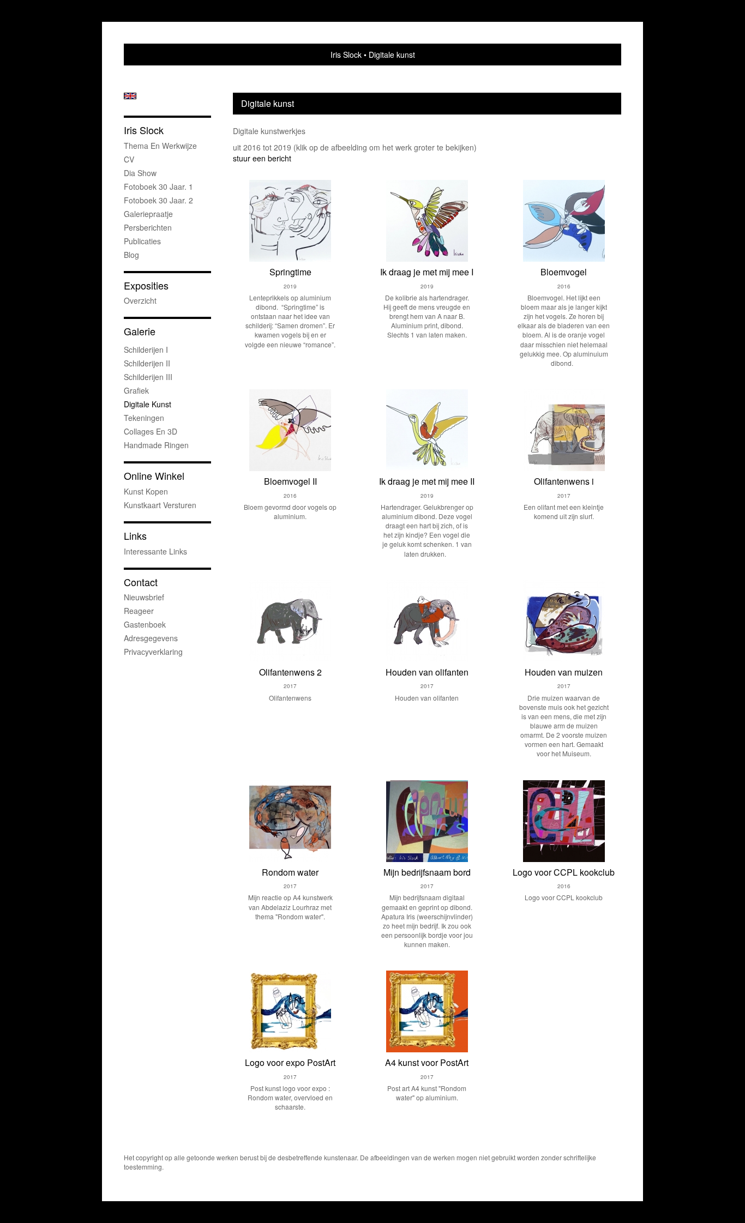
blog (131, 254)
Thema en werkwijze (160, 145)
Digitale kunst (147, 404)
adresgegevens (151, 637)
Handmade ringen (156, 444)
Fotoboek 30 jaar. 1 (158, 186)
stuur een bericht (262, 158)
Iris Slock (346, 54)
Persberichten (148, 227)
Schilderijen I (146, 349)
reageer (139, 610)
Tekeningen (144, 417)
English (130, 96)
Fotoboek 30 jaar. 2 (158, 200)
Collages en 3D (150, 431)
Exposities (146, 285)
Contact (141, 582)
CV (129, 159)
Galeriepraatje (148, 213)
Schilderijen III (148, 376)
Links (135, 536)
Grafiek (136, 390)
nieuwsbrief (144, 597)
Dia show (140, 172)
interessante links (155, 551)
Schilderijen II (147, 363)
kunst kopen (146, 491)
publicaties (142, 241)
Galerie (139, 331)
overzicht (140, 300)
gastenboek (145, 624)
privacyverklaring (153, 651)
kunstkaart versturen (160, 504)
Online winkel (154, 476)
